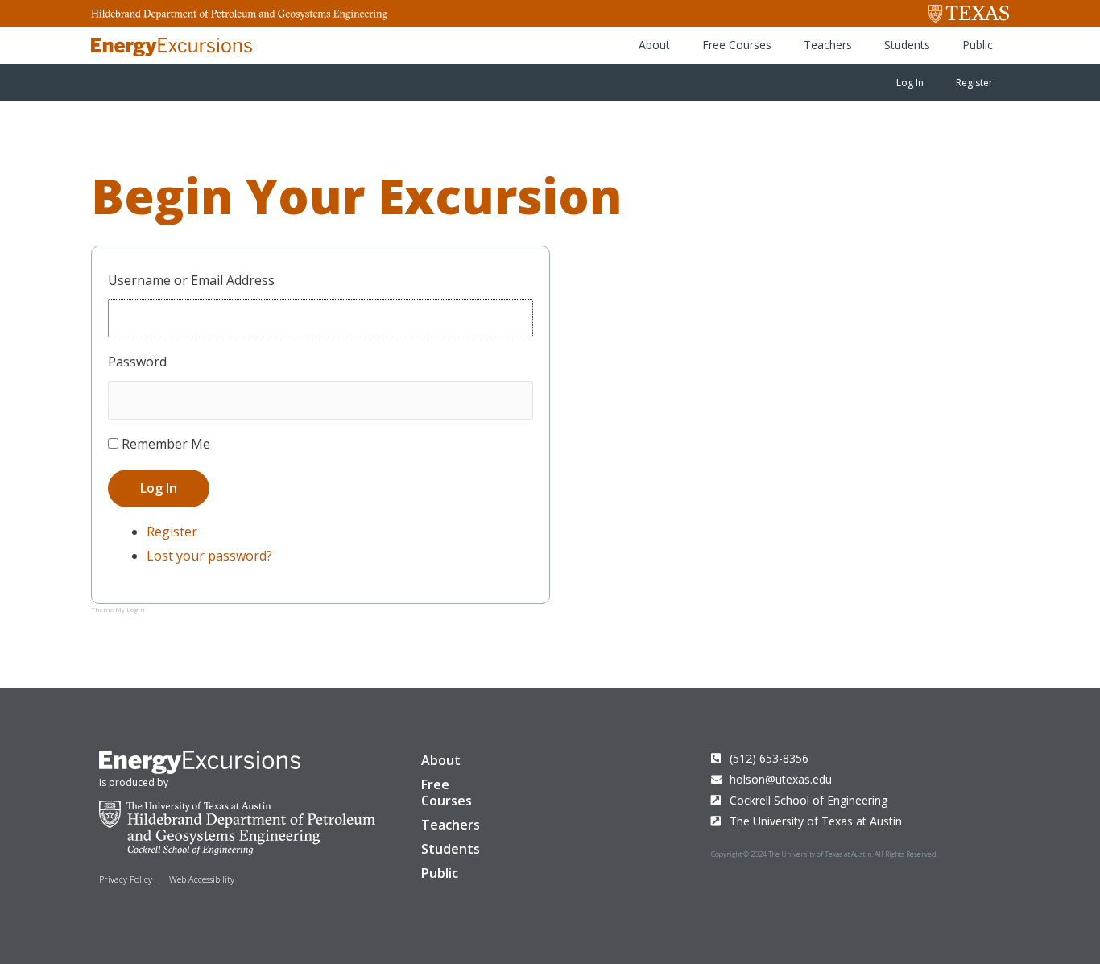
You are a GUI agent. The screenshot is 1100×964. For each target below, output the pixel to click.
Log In (910, 82)
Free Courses (736, 44)
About (654, 44)
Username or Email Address (191, 280)
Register (974, 82)
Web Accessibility (201, 879)
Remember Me (166, 444)
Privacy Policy (125, 879)
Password (137, 361)
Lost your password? (209, 556)
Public (977, 44)
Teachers (828, 44)
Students (907, 44)
